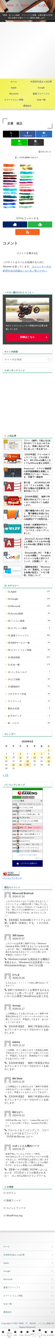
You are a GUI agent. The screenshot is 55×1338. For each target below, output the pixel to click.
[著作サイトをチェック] (15, 224)
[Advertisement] (27, 50)
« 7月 (6, 775)
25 (20, 765)
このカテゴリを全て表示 (27, 855)
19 (27, 761)
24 (13, 765)
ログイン (11, 1193)
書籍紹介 (7, 1312)
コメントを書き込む (27, 253)
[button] (36, 142)
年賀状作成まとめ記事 (14, 1255)
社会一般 (7, 1304)
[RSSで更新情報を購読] (27, 232)
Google (6, 1271)
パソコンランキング (12, 878)
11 (20, 757)
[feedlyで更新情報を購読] (40, 224)
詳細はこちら (27, 337)
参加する (39, 858)
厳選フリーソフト (11, 1287)
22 (49, 761)
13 (34, 757)
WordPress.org (14, 1215)
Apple (6, 1263)
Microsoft (7, 1279)
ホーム (6, 1246)
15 (49, 757)
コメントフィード (16, 1208)
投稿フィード (13, 1200)
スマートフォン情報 (13, 1295)
